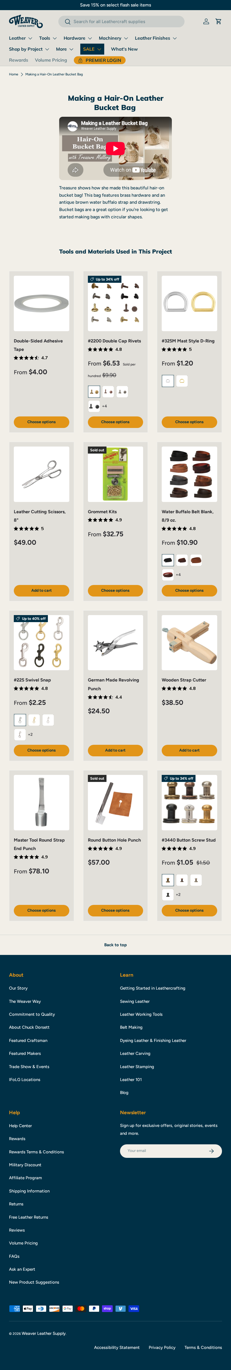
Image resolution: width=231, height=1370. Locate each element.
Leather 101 (131, 1079)
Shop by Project (26, 49)
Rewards (18, 60)
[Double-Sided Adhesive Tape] (41, 303)
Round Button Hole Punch (114, 840)
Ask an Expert (22, 1269)
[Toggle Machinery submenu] (126, 38)
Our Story (18, 988)
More (61, 49)
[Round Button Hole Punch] (115, 802)
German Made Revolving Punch (113, 684)
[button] (218, 21)
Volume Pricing (51, 60)
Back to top (115, 944)
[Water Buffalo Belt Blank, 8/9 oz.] (189, 474)
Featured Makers (25, 1053)
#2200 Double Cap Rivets (114, 341)
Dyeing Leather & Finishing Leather (153, 1040)
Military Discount (25, 1164)
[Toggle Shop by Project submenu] (47, 49)
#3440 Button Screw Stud (189, 840)
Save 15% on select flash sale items (115, 5)
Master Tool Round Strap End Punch (39, 844)
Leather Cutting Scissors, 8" (40, 516)
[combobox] (121, 21)
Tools (44, 38)
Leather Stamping (137, 1066)
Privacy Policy (162, 1347)
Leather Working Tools (141, 1014)
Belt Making (131, 1027)
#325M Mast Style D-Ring (188, 341)
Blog (124, 1092)
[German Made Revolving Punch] (115, 643)
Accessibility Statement (117, 1347)
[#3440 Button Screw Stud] (189, 802)
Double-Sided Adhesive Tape (38, 345)
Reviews (17, 1230)
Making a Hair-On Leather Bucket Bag (54, 74)
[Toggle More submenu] (71, 49)
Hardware (74, 38)
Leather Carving (135, 1053)
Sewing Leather (135, 1001)
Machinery (110, 38)
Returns (16, 1204)
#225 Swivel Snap (32, 680)
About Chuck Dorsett (29, 1027)
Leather (17, 38)
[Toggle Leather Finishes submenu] (174, 38)
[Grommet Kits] (115, 474)
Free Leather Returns (28, 1217)
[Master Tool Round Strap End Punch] (41, 802)
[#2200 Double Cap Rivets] (115, 303)
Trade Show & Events (29, 1066)
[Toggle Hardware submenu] (89, 38)
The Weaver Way (25, 1001)
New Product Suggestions (34, 1282)
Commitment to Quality (32, 1014)
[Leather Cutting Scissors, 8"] (41, 474)
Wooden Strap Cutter (184, 680)
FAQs (14, 1256)
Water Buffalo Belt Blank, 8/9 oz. (188, 516)
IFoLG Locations (24, 1079)
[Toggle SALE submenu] (99, 49)
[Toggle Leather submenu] (30, 38)
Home (13, 74)
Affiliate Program (25, 1177)
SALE (89, 49)
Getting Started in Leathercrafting (152, 988)
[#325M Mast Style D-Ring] (189, 303)
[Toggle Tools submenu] (54, 38)
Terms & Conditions (203, 1347)
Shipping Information (29, 1191)
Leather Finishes (152, 38)
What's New (124, 49)
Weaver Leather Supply (44, 1333)
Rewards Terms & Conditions (36, 1151)
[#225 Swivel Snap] (41, 643)
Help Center (20, 1125)
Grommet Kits (102, 511)
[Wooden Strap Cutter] (189, 643)
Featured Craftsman (28, 1040)
